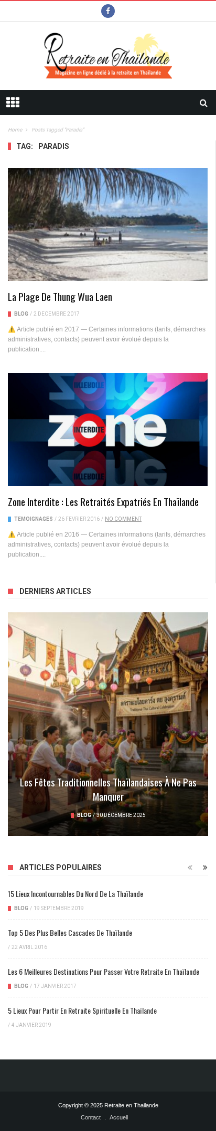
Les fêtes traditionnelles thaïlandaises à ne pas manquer (108, 788)
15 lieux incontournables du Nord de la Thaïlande (75, 893)
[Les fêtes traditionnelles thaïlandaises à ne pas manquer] (108, 724)
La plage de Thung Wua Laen (60, 296)
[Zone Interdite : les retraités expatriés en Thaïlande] (108, 429)
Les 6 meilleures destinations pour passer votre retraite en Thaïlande (103, 971)
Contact (91, 1117)
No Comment (123, 519)
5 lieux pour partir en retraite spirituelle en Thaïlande (82, 1010)
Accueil (119, 1117)
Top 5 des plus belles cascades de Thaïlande (70, 932)
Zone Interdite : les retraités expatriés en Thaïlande (103, 501)
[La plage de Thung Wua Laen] (108, 224)
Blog (21, 314)
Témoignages (33, 519)
